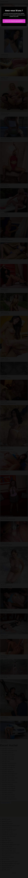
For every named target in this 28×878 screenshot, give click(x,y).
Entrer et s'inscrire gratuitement (14, 21)
